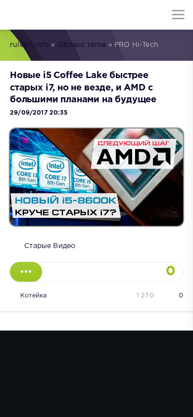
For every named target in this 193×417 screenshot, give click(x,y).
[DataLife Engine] (15, 15)
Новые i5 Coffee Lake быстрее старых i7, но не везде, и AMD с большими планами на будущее (83, 88)
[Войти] (44, 15)
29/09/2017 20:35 (39, 113)
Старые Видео (49, 246)
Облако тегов (81, 45)
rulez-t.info (29, 45)
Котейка (33, 295)
